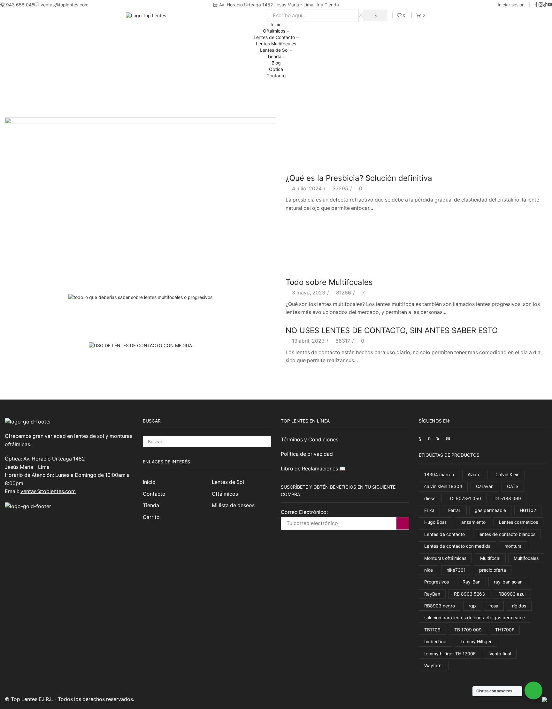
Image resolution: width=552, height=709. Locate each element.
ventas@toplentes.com (48, 491)
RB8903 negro (439, 605)
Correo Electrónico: (304, 512)
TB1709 (432, 629)
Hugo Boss (435, 522)
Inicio (276, 24)
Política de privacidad (307, 454)
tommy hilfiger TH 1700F (450, 653)
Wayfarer (433, 665)
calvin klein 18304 (443, 486)
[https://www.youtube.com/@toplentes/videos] (550, 4)
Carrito (151, 517)
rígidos (519, 605)
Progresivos (436, 581)
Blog (276, 62)
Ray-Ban (471, 581)
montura (513, 546)
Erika (429, 510)
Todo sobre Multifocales (329, 282)
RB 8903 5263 (469, 594)
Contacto (276, 75)
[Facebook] (536, 4)
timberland (435, 641)
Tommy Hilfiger (476, 641)
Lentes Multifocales (276, 43)
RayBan (432, 594)
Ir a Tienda (328, 4)
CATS (512, 486)
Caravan (485, 486)
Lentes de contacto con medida (457, 546)
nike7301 (456, 570)
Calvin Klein (507, 474)
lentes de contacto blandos (507, 534)
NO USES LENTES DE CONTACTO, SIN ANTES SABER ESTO (392, 330)
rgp (472, 605)
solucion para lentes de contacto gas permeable (474, 617)
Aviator (475, 474)
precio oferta (492, 570)
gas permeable (490, 510)
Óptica (276, 69)
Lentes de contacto (444, 534)
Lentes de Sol (274, 50)
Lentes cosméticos (518, 522)
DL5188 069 (507, 498)
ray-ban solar (508, 581)
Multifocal (490, 558)
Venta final (500, 653)
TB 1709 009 (468, 629)
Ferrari (454, 510)
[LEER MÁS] (140, 192)
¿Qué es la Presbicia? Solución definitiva (359, 178)
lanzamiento (473, 522)
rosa (493, 605)
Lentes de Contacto (274, 37)
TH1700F (504, 629)
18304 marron (439, 474)
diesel (430, 498)
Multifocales (526, 558)
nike (428, 570)
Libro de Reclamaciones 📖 (314, 469)
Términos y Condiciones (309, 440)
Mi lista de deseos (233, 505)
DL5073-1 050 (465, 498)
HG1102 (528, 510)
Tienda (274, 56)
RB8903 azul (511, 594)
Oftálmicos (274, 31)
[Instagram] (541, 4)
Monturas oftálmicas (445, 558)
